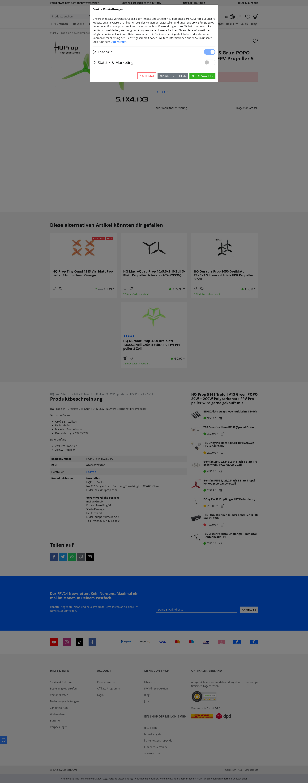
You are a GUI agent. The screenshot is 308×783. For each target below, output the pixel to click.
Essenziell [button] (106, 51)
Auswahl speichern (173, 76)
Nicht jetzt (147, 75)
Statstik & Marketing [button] (115, 62)
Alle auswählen (202, 76)
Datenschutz (118, 42)
